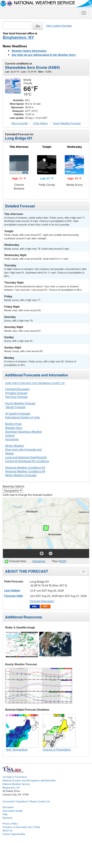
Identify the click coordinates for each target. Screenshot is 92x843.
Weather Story (13, 428)
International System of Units (22, 417)
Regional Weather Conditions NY (25, 467)
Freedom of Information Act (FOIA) (21, 827)
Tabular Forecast (15, 407)
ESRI (63, 561)
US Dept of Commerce (14, 776)
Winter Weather (14, 445)
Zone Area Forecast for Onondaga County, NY (35, 383)
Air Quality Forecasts (17, 413)
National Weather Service (16, 784)
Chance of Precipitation (57, 749)
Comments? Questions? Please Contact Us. (26, 801)
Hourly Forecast (67, 123)
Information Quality (12, 810)
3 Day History (40, 123)
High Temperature (17, 749)
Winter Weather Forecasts (20, 475)
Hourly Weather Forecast (20, 403)
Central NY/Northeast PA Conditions (27, 461)
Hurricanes (12, 439)
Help (4, 814)
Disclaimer (38, 561)
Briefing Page (13, 424)
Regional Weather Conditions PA (25, 471)
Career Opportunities (13, 834)
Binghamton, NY (18, 37)
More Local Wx (20, 123)
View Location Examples (59, 25)
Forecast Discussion (17, 389)
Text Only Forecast (16, 397)
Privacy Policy (10, 823)
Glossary (7, 817)
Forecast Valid (13, 596)
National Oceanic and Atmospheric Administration (29, 780)
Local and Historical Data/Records (26, 457)
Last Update (12, 590)
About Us (7, 830)
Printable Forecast (16, 393)
